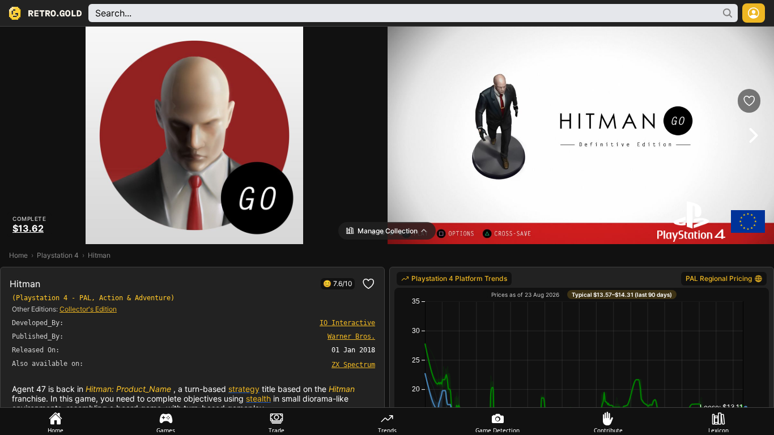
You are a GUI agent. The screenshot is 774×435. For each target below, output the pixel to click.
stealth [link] (258, 398)
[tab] (55, 421)
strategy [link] (244, 389)
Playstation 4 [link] (58, 255)
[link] (353, 364)
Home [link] (18, 255)
